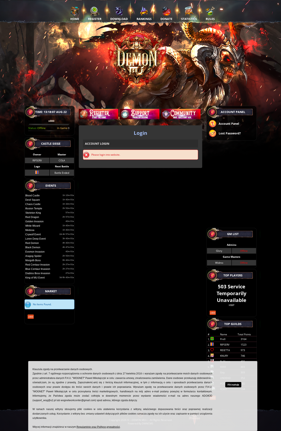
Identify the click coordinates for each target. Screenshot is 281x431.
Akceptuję (233, 384)
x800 (30, 316)
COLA (62, 160)
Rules (210, 19)
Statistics (189, 19)
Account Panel (229, 124)
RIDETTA (225, 350)
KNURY (224, 356)
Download (119, 19)
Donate (166, 19)
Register (94, 19)
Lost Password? (230, 133)
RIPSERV (37, 160)
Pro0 (222, 339)
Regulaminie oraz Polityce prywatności (98, 426)
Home (74, 19)
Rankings (144, 19)
